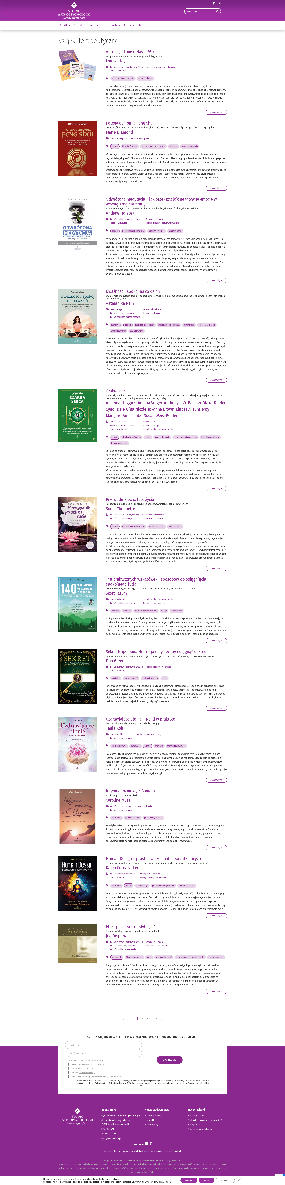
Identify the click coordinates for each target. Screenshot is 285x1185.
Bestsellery (113, 25)
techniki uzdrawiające (210, 437)
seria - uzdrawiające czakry (185, 437)
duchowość (116, 325)
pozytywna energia (190, 146)
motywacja (130, 603)
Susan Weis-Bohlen (161, 415)
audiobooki (117, 957)
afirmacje (122, 71)
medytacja (158, 219)
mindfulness (189, 325)
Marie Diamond (119, 132)
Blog (140, 25)
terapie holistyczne (119, 443)
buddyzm (130, 313)
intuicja (129, 518)
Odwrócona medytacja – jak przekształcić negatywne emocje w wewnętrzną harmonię (161, 201)
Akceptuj (189, 1180)
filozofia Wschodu (129, 146)
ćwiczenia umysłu (119, 746)
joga (120, 309)
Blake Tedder (214, 403)
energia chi (122, 138)
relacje (148, 437)
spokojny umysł (175, 231)
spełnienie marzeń (156, 231)
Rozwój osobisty (117, 219)
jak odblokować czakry (144, 325)
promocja (159, 746)
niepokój (127, 611)
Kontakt (150, 1120)
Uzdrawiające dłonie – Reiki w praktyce (140, 719)
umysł (164, 678)
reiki (120, 734)
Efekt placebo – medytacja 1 (130, 926)
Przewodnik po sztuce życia (130, 499)
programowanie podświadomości (190, 957)
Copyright (168, 1160)
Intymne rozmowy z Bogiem (130, 791)
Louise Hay (115, 61)
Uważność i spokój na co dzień (133, 291)
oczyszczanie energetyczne (153, 146)
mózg (149, 957)
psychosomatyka (162, 945)
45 (156, 1018)
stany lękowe (176, 611)
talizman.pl (144, 1151)
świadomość (161, 877)
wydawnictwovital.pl (131, 1151)
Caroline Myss (118, 800)
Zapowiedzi (95, 25)
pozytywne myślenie (134, 67)
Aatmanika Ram (120, 303)
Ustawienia (225, 1180)
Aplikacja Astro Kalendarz (201, 1129)
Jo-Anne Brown (161, 409)
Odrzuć (206, 1180)
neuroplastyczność (164, 957)
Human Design (142, 885)
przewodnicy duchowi (153, 817)
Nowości (79, 25)
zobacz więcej (216, 112)
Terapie (113, 71)
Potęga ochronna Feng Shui (130, 123)
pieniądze (173, 146)
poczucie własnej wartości (123, 78)
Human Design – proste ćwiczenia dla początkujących (153, 858)
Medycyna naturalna (118, 425)
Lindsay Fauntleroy (192, 409)
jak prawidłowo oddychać (169, 325)
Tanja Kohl (115, 728)
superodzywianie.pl (172, 1151)
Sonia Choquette (120, 508)
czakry (131, 425)
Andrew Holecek (120, 213)
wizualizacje (123, 223)
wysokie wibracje (145, 78)
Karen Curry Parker (122, 867)
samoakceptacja (133, 219)
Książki (64, 25)
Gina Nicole (136, 409)
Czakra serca (117, 391)
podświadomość (131, 678)
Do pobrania (195, 1124)
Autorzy (129, 25)
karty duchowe (169, 67)
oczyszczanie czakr (206, 325)
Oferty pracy (152, 1124)
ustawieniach (165, 1181)
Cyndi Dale (115, 409)
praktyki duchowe (118, 331)
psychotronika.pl (157, 1151)
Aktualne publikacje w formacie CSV (206, 1120)
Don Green (115, 660)
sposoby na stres (159, 603)
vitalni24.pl (117, 1151)
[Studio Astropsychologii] (74, 10)
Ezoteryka (135, 138)
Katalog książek (197, 1115)
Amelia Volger (150, 403)
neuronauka (131, 949)
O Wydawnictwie (154, 1115)
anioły (128, 806)
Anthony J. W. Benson (182, 403)
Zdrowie (146, 603)
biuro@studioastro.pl (111, 1138)
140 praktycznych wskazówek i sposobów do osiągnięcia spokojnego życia (156, 582)
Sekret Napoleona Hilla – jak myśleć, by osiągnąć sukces (156, 651)
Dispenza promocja (134, 957)
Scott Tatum (116, 593)
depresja (115, 611)
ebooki (115, 146)
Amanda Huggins (121, 403)
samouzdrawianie (162, 437)
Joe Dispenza (117, 935)
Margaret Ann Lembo (124, 415)
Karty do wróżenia (153, 67)
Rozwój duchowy (117, 67)
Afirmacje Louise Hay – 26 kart (133, 51)
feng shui (145, 138)
